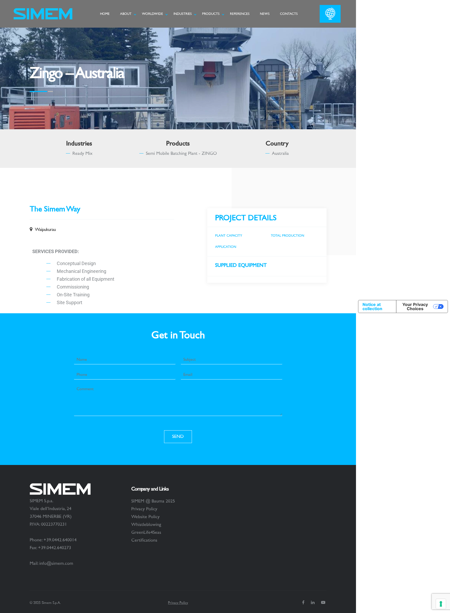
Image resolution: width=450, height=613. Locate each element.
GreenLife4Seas (146, 532)
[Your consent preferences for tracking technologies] (441, 604)
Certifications (144, 540)
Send (178, 436)
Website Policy (145, 516)
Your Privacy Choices (415, 306)
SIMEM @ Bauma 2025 (153, 501)
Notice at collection (372, 306)
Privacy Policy (144, 509)
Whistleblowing (146, 524)
